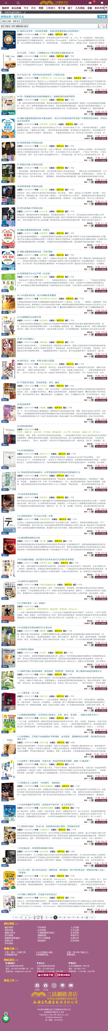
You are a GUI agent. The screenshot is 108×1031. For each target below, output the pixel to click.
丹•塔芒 (43, 34)
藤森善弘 (43, 764)
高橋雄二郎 (86, 432)
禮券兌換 (9, 929)
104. (28, 537)
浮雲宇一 (20, 609)
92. (34, 273)
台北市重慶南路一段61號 (79, 965)
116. (46, 804)
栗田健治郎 (56, 432)
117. (48, 826)
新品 (16, 8)
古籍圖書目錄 (11, 954)
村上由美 (43, 276)
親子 (70, 8)
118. (36, 848)
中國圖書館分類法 (46, 932)
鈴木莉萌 (43, 320)
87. (30, 164)
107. (31, 602)
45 (87, 917)
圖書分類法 (10, 932)
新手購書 (9, 935)
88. (30, 186)
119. (61, 871)
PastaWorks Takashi (48, 298)
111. (29, 692)
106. (27, 581)
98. (24, 404)
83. (41, 74)
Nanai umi (73, 609)
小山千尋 (67, 432)
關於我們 (9, 927)
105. (45, 559)
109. (25, 649)
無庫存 (87, 138)
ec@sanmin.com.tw (23, 971)
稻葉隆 (43, 407)
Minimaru (44, 897)
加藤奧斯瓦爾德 (46, 807)
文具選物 (80, 8)
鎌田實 (43, 630)
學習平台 (75, 935)
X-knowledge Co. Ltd (48, 364)
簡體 (41, 8)
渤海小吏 (43, 696)
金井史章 (37, 432)
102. (27, 493)
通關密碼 (42, 935)
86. (30, 142)
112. (58, 714)
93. (36, 295)
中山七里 (43, 146)
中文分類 (75, 929)
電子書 (61, 8)
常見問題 (75, 932)
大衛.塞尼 (44, 875)
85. (62, 119)
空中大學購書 (44, 937)
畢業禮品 (71, 954)
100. (25, 450)
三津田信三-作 (46, 78)
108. (34, 627)
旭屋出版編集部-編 (47, 584)
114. (54, 760)
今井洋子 (43, 385)
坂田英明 (43, 233)
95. (26, 338)
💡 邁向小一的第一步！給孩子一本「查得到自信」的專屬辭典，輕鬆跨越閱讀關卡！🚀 (3, 12)
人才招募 (75, 927)
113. (61, 738)
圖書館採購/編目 (12, 937)
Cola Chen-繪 (59, 78)
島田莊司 (43, 497)
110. (59, 670)
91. (34, 251)
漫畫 (89, 8)
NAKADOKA (45, 519)
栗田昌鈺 (43, 718)
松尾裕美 (63, 609)
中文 (26, 8)
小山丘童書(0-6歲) (44, 952)
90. (33, 229)
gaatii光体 (44, 851)
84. (46, 96)
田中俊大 (96, 432)
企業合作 (75, 937)
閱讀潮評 (42, 940)
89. (30, 207)
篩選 (103, 16)
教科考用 (99, 8)
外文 (33, 8)
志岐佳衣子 (31, 609)
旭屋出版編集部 (46, 786)
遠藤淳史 (28, 432)
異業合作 (9, 940)
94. (29, 316)
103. (35, 515)
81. (48, 30)
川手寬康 (46, 432)
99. (25, 425)
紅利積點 (42, 929)
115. (38, 782)
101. (48, 472)
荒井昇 (20, 432)
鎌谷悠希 (54, 609)
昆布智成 (76, 432)
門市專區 (42, 927)
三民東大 (50, 8)
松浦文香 (53, 124)
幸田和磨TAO (42, 609)
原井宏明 (43, 124)
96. (35, 360)
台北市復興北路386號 (14, 965)
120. (37, 894)
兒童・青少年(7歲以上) (77, 952)
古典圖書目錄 (42, 954)
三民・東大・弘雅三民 (15, 952)
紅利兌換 (75, 940)
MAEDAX (44, 475)
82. (45, 52)
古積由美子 (44, 829)
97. (38, 382)
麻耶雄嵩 (43, 342)
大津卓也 (43, 99)
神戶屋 (43, 541)
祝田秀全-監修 (46, 562)
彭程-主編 (44, 742)
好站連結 (9, 943)
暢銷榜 (5, 8)
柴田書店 (43, 56)
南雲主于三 (44, 453)
